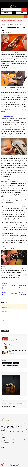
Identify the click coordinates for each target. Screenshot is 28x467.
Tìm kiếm (24, 9)
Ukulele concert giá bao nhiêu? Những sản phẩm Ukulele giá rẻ (17, 344)
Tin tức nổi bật (5, 335)
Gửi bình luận (5, 330)
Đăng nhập (6, 12)
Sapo (17, 465)
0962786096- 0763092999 (9, 442)
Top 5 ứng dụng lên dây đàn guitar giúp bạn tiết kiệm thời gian (16, 338)
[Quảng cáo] (14, 385)
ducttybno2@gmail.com (8, 444)
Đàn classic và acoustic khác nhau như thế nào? (17, 351)
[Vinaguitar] (14, 419)
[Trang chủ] (14, 5)
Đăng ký (21, 12)
